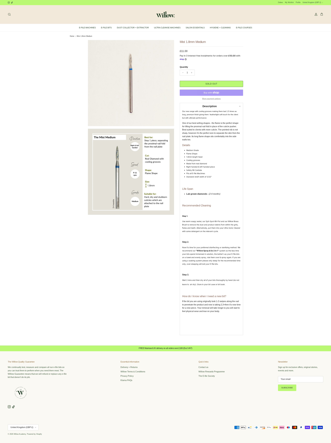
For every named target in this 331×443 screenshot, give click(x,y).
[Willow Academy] (165, 14)
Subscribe (287, 388)
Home (72, 36)
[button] (211, 106)
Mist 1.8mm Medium (84, 36)
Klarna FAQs (126, 380)
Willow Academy (20, 434)
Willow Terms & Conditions (133, 372)
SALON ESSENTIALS (195, 27)
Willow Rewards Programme (211, 372)
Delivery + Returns (129, 367)
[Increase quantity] (192, 72)
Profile (298, 2)
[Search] (9, 14)
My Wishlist (289, 2)
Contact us (203, 367)
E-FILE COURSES (244, 27)
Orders (280, 2)
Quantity (184, 67)
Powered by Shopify (34, 434)
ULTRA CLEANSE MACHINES (167, 27)
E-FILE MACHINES (87, 27)
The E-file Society (206, 376)
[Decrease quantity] (182, 72)
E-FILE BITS (106, 27)
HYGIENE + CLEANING (220, 27)
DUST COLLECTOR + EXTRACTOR (133, 27)
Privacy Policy (127, 376)
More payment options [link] (211, 99)
